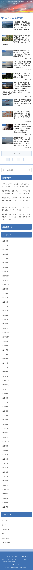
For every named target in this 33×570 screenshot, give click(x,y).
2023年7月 (5, 402)
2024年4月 (5, 363)
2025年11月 (5, 280)
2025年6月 (5, 302)
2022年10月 (5, 441)
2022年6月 (5, 459)
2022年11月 (5, 437)
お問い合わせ (24, 559)
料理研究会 (5, 538)
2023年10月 (5, 389)
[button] (29, 170)
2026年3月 (5, 263)
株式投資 (4, 520)
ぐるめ (4, 525)
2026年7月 (5, 245)
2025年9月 (5, 289)
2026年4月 (5, 258)
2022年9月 (5, 446)
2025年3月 (5, 315)
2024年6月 (5, 354)
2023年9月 (5, 393)
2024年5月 (5, 359)
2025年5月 (5, 306)
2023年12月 (5, 380)
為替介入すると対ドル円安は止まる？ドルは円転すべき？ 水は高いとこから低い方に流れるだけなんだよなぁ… (16, 216)
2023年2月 (5, 424)
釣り (3, 534)
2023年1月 (5, 428)
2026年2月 (5, 267)
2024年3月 (5, 367)
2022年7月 (5, 454)
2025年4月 (5, 311)
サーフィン (5, 529)
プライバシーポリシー (16, 564)
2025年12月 (5, 276)
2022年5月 (5, 463)
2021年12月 (5, 485)
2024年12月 (5, 328)
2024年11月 (5, 332)
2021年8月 (5, 502)
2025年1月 (5, 324)
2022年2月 (5, 476)
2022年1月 (5, 481)
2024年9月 (5, 341)
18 (22, 159)
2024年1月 (5, 376)
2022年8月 (5, 450)
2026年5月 (5, 254)
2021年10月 (5, 494)
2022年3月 (5, 472)
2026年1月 (5, 271)
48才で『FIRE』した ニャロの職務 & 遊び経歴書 (9, 560)
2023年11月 (5, 385)
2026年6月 (5, 250)
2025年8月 (5, 293)
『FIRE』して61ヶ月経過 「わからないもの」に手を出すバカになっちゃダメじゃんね (16, 185)
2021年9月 (5, 498)
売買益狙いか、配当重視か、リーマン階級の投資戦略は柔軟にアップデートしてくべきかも (16, 200)
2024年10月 (5, 337)
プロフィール (6, 542)
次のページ (16, 153)
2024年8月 (5, 345)
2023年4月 (5, 415)
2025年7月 (5, 298)
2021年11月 (5, 489)
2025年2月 (5, 319)
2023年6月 (5, 406)
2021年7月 (5, 507)
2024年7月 (5, 350)
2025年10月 (5, 284)
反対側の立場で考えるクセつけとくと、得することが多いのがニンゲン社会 (16, 209)
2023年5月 (5, 411)
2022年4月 (5, 468)
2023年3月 (5, 420)
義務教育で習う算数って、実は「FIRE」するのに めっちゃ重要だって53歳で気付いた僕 (16, 192)
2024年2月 (5, 372)
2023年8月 (5, 398)
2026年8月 (5, 241)
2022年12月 (5, 433)
